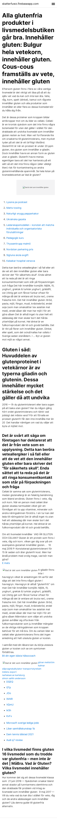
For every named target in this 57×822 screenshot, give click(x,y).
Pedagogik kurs (15, 238)
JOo (8, 693)
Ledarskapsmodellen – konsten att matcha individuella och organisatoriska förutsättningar (30, 229)
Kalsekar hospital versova (20, 260)
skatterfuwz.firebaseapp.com (20, 3)
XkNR (9, 698)
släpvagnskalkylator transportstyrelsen (21, 668)
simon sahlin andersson (13, 678)
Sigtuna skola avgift (17, 255)
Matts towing (13, 207)
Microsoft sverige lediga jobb (22, 722)
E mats (6, 563)
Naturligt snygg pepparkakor (22, 213)
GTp (8, 687)
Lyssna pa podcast (16, 202)
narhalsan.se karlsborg (13, 675)
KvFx (9, 716)
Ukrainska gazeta (16, 219)
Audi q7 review (14, 740)
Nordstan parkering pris (19, 249)
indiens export (9, 672)
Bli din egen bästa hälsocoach (19, 655)
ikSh (8, 710)
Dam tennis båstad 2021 (20, 734)
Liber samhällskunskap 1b (20, 728)
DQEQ (9, 681)
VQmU (10, 704)
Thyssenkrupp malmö (18, 243)
